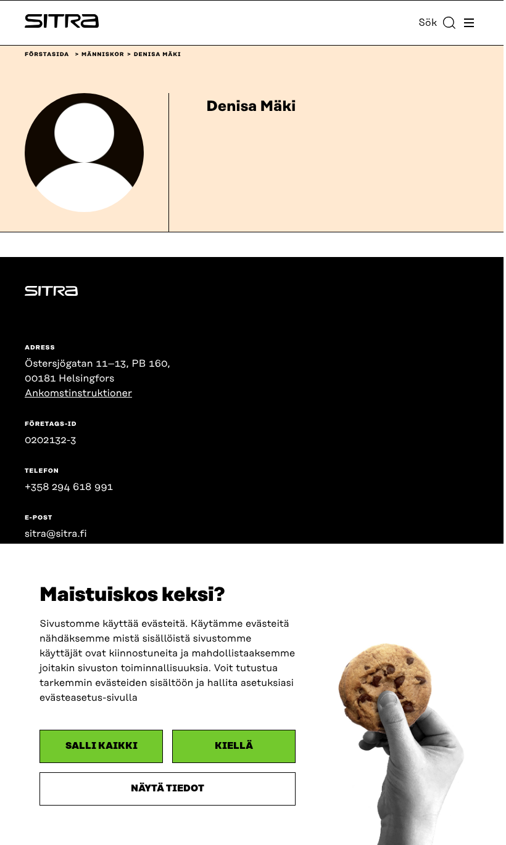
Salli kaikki (101, 746)
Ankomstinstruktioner (78, 393)
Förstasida (47, 55)
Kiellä (234, 746)
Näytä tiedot (167, 788)
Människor (102, 55)
